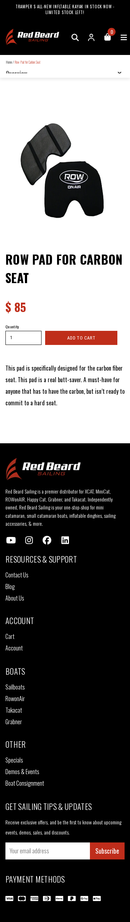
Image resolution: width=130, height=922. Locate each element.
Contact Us (17, 575)
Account (14, 648)
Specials (14, 760)
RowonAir (15, 698)
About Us (14, 598)
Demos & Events (22, 771)
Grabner (13, 721)
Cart (9, 636)
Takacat (13, 710)
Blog (10, 586)
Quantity (12, 326)
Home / (10, 62)
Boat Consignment (24, 783)
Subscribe (107, 850)
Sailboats (15, 687)
